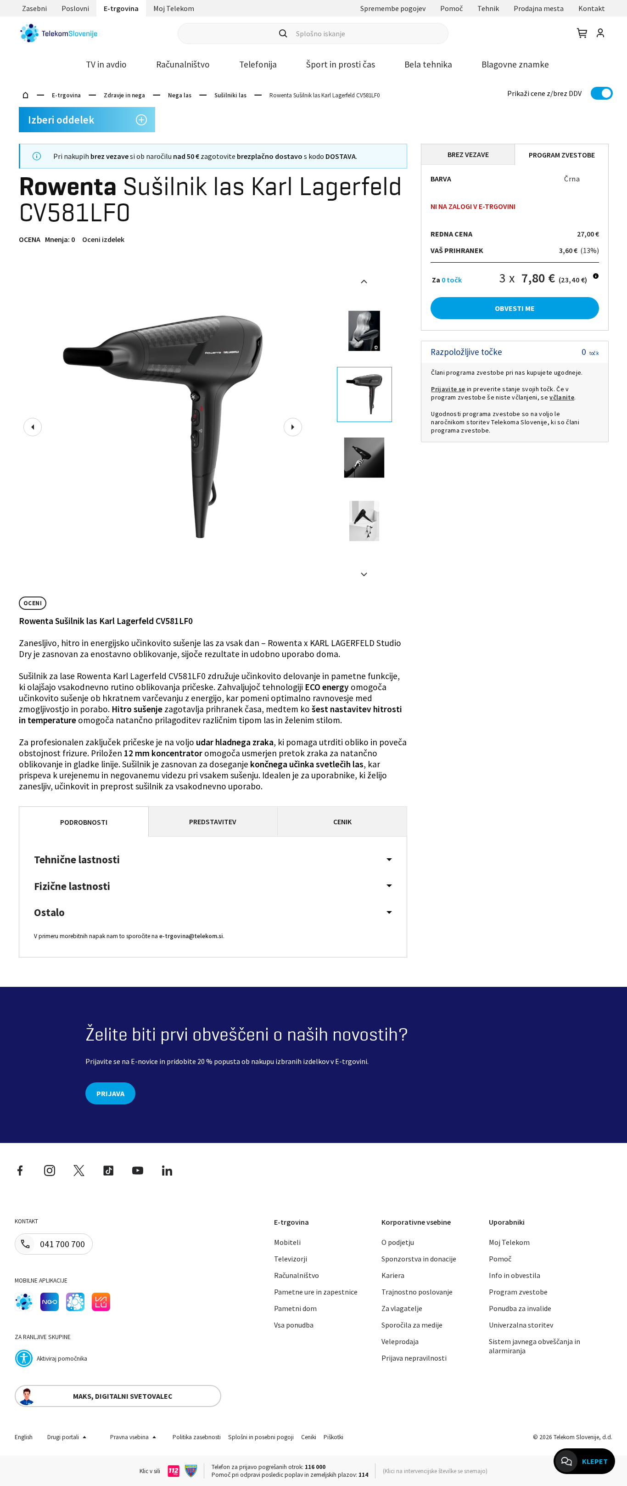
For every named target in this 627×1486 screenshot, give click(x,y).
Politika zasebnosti (197, 1437)
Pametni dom (295, 1308)
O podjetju (397, 1242)
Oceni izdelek (103, 239)
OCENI (32, 603)
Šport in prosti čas (340, 64)
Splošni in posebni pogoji (261, 1437)
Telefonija (258, 64)
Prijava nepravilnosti (414, 1357)
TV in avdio (106, 64)
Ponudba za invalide (520, 1308)
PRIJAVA (110, 1093)
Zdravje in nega (124, 95)
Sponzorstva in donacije (418, 1258)
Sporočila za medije (411, 1324)
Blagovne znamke (515, 64)
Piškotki (333, 1437)
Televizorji (290, 1258)
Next (293, 427)
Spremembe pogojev (392, 8)
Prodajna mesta (539, 8)
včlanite (561, 397)
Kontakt (591, 8)
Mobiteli (287, 1242)
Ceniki (308, 1437)
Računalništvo (183, 64)
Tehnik (488, 8)
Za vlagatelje (401, 1308)
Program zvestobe (518, 1291)
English (24, 1437)
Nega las (179, 95)
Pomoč (451, 8)
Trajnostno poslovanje (417, 1291)
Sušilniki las (230, 95)
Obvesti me (515, 308)
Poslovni (75, 8)
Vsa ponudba (294, 1324)
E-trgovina (121, 8)
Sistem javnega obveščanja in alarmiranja (534, 1346)
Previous (32, 427)
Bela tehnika (428, 64)
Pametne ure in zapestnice (316, 1291)
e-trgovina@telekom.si (191, 936)
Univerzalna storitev (521, 1324)
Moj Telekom (173, 8)
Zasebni (34, 8)
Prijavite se (448, 389)
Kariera (392, 1275)
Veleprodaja (400, 1341)
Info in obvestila (514, 1275)
